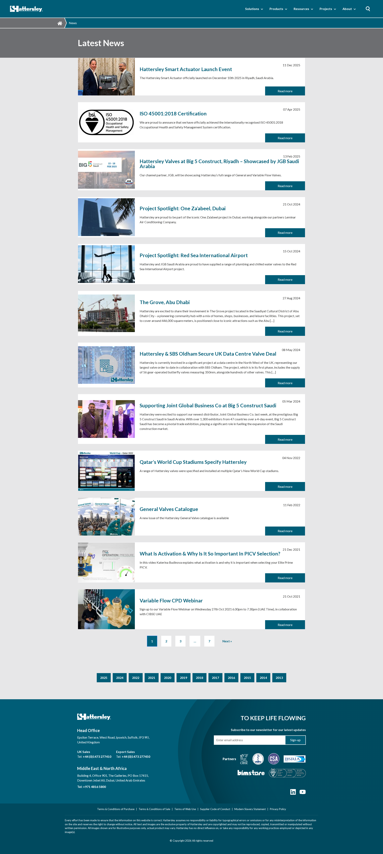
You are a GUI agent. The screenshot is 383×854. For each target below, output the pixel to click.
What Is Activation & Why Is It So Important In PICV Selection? (210, 553)
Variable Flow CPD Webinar (171, 600)
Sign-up (295, 740)
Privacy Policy (278, 809)
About (347, 9)
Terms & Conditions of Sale (154, 809)
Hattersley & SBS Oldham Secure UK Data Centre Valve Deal (208, 353)
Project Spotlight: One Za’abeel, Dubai (183, 208)
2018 (199, 677)
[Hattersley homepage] (26, 9)
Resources (301, 9)
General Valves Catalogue (169, 509)
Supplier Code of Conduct (215, 809)
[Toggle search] (367, 9)
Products (276, 9)
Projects (326, 9)
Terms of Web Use (185, 809)
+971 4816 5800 (94, 787)
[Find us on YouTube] (302, 794)
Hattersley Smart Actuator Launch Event (186, 69)
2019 (183, 677)
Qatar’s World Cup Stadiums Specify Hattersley (193, 461)
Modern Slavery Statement (250, 809)
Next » (227, 641)
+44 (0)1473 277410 (97, 756)
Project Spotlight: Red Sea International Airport (194, 255)
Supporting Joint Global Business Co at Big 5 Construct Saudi (208, 405)
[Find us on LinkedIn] (293, 794)
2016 (231, 677)
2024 (119, 677)
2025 (103, 677)
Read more (285, 91)
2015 (247, 677)
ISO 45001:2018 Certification (173, 113)
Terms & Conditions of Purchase (115, 809)
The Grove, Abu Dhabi (165, 302)
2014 (263, 677)
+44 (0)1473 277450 (136, 756)
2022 (135, 677)
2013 (279, 677)
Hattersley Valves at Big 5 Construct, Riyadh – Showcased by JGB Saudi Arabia (219, 164)
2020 (167, 677)
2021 (151, 677)
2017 (215, 677)
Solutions (252, 9)
